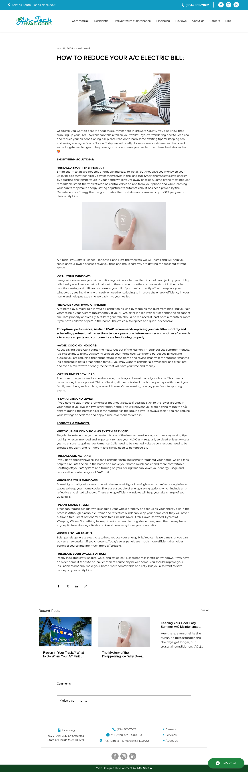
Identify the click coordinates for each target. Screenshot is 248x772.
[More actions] (189, 48)
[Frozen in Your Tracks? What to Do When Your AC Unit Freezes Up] (65, 631)
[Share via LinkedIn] (76, 586)
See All (205, 610)
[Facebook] (221, 4)
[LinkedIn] (236, 4)
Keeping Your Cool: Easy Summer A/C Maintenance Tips (179, 624)
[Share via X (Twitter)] (67, 586)
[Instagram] (228, 4)
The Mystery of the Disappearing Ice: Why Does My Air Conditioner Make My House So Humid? (122, 654)
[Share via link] (85, 586)
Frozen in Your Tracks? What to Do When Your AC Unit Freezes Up (63, 654)
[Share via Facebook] (58, 586)
